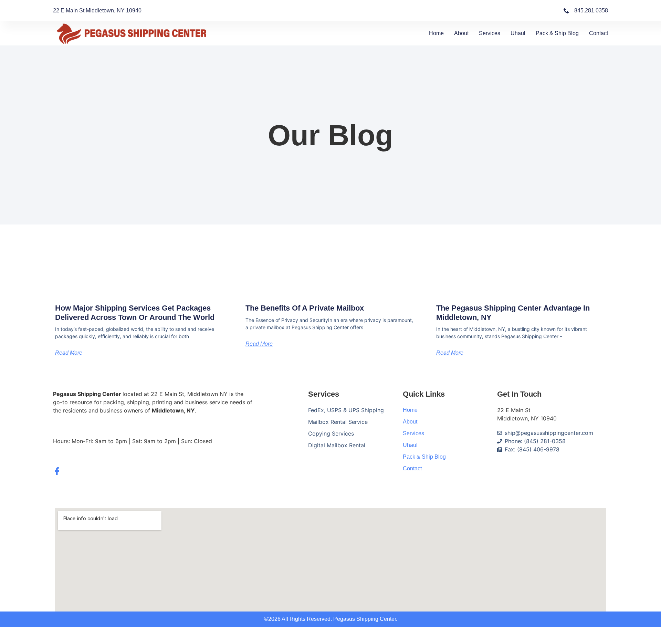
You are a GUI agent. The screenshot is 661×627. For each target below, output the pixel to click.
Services (489, 33)
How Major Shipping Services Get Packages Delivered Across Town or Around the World (134, 312)
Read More (68, 353)
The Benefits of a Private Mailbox (304, 308)
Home (436, 33)
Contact (598, 33)
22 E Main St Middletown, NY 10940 (97, 10)
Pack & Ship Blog (557, 33)
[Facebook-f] (57, 471)
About (461, 33)
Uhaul (518, 33)
